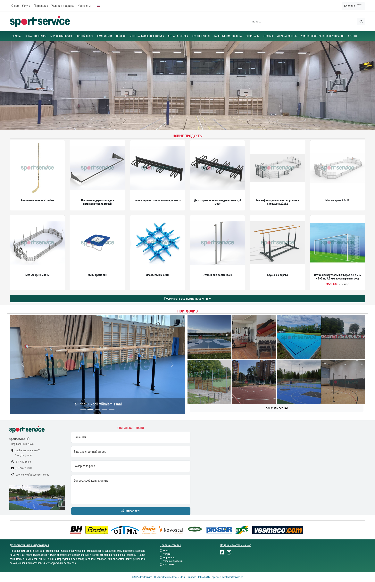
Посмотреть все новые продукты (186, 298)
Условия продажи (62, 6)
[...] (83, 409)
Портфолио (41, 6)
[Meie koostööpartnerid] (77, 529)
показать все (275, 408)
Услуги (26, 6)
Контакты (84, 6)
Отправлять (132, 511)
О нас (15, 6)
